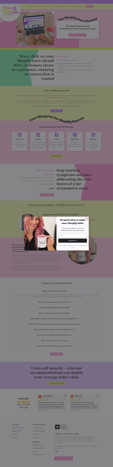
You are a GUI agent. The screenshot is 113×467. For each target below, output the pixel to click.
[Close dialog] (86, 218)
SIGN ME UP (73, 240)
